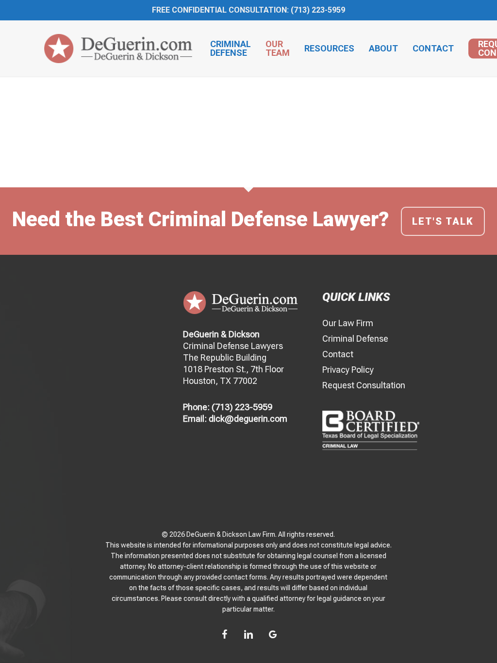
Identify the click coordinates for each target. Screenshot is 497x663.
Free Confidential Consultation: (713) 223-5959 (248, 10)
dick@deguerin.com (248, 419)
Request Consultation (363, 385)
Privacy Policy (348, 370)
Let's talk (443, 221)
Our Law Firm (347, 323)
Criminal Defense (355, 338)
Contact (337, 354)
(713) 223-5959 (242, 407)
